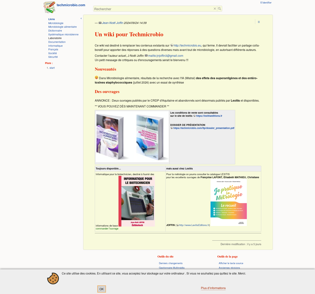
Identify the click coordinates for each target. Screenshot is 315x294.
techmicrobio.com (71, 4)
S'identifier (265, 2)
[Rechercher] (219, 8)
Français (53, 49)
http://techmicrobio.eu (187, 45)
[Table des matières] (258, 22)
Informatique (55, 45)
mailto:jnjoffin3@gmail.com (165, 55)
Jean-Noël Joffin (112, 23)
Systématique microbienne (63, 34)
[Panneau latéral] (81, 18)
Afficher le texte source (231, 263)
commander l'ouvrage (107, 228)
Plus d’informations (213, 288)
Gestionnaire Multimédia (171, 267)
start (52, 67)
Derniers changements (171, 263)
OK (102, 289)
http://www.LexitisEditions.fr (194, 225)
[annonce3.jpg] (132, 136)
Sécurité (53, 57)
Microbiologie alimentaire (62, 26)
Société (52, 53)
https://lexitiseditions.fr (209, 115)
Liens (51, 19)
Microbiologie (55, 23)
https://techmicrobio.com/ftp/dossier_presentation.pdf (203, 128)
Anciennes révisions (229, 267)
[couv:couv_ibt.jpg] (136, 201)
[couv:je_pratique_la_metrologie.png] (229, 202)
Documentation (57, 42)
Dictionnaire (55, 30)
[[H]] (49, 8)
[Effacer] (214, 8)
